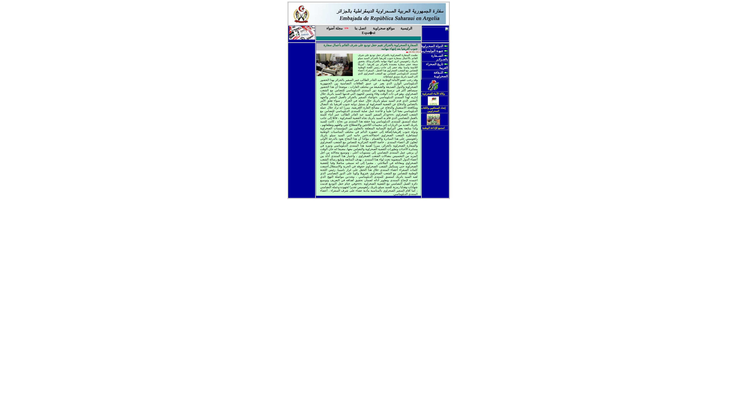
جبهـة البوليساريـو (432, 50)
